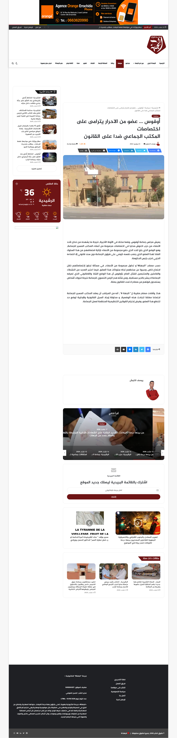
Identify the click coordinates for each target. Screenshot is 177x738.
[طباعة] (117, 349)
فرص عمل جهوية (46, 63)
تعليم (85, 63)
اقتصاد (92, 63)
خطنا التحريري (119, 679)
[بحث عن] (13, 63)
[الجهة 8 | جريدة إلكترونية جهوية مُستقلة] (156, 44)
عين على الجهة (139, 63)
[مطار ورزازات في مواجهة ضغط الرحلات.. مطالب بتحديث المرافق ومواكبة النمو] (49, 145)
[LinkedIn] (135, 349)
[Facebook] (148, 349)
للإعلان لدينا (28, 27)
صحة (78, 63)
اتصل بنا (122, 695)
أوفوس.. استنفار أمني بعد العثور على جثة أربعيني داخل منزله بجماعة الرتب (28, 156)
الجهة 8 (124, 733)
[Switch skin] (17, 63)
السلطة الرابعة (102, 63)
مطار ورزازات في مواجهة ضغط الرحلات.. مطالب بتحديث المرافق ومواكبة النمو (112, 27)
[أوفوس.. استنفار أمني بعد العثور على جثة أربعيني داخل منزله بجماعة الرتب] (49, 157)
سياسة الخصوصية (118, 691)
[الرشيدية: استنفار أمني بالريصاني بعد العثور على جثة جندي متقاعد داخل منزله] (49, 101)
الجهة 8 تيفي (152, 63)
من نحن (38, 27)
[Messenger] (129, 349)
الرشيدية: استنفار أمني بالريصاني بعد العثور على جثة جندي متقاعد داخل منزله (28, 100)
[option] (113, 434)
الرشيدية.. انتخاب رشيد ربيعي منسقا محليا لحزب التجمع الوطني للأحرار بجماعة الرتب (115, 584)
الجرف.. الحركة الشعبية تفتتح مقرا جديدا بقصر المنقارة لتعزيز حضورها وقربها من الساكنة (146, 584)
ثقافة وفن (69, 63)
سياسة (120, 63)
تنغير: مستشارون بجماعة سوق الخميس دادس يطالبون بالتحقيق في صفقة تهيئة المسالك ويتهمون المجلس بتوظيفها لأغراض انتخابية (81, 585)
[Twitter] (141, 349)
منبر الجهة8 (59, 63)
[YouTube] (17, 733)
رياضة (112, 63)
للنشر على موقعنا (118, 687)
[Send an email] (144, 143)
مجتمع (128, 63)
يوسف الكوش (151, 143)
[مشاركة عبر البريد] (123, 349)
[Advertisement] (62, 38)
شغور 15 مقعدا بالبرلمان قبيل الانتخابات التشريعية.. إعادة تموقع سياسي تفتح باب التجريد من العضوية (29, 130)
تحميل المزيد (36, 168)
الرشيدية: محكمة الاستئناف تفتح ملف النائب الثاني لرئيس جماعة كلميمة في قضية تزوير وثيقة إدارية (28, 114)
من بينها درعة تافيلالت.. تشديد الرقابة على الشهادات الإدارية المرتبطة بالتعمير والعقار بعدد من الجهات (114, 434)
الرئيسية (161, 63)
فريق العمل (17, 27)
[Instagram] (14, 733)
